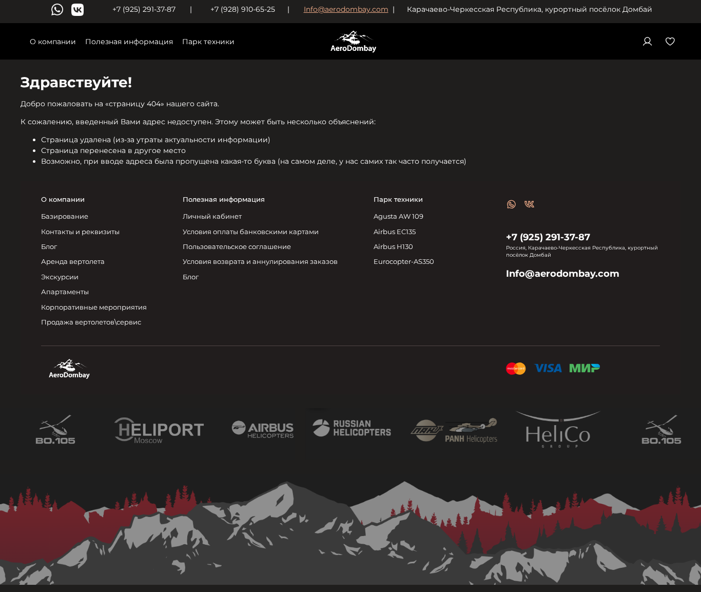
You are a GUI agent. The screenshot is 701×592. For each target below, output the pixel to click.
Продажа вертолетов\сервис (91, 322)
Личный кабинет (212, 216)
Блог (49, 247)
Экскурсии (60, 277)
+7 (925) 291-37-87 (548, 237)
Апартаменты (65, 292)
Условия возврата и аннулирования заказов (260, 261)
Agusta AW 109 (398, 216)
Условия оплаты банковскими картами (251, 232)
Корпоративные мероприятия (94, 307)
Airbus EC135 (395, 232)
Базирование (64, 216)
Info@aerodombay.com (346, 9)
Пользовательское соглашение (237, 247)
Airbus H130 (393, 247)
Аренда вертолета (73, 261)
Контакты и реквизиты (80, 232)
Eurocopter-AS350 (404, 261)
